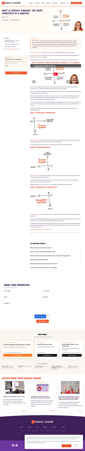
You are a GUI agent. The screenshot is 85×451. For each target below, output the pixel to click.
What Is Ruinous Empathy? (10, 46)
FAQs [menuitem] (42, 430)
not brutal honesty (36, 55)
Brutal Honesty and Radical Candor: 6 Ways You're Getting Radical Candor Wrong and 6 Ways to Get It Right (69, 398)
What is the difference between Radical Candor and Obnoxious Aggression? (50, 255)
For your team (41, 367)
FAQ (73, 367)
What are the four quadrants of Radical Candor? (43, 251)
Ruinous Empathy (34, 175)
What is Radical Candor (35, 52)
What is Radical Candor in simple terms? (40, 247)
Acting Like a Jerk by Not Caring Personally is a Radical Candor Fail (40, 397)
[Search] (67, 3)
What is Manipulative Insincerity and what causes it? (44, 263)
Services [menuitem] (29, 427)
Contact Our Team (76, 3)
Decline (76, 445)
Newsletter (63, 3)
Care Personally (63, 88)
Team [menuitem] (28, 430)
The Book (25, 367)
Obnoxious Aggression (14, 19)
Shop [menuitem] (63, 430)
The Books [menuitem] (54, 427)
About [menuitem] (21, 427)
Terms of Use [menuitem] (57, 430)
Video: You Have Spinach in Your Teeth (14, 396)
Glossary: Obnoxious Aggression (59, 368)
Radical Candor (5, 17)
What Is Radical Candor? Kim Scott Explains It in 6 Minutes (12, 41)
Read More (24, 410)
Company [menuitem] (23, 430)
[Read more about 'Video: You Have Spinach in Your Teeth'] (15, 387)
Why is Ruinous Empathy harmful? (39, 259)
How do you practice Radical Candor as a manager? (43, 267)
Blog (43, 3)
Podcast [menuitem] (45, 427)
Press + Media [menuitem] (35, 430)
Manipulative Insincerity (36, 214)
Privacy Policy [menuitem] (49, 430)
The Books (54, 3)
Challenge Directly (50, 102)
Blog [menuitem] (37, 427)
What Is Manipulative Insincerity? (12, 48)
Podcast (48, 3)
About (30, 3)
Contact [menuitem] (63, 427)
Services (37, 3)
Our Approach (7, 367)
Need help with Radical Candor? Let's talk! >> (41, 229)
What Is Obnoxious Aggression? (11, 44)
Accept (66, 445)
